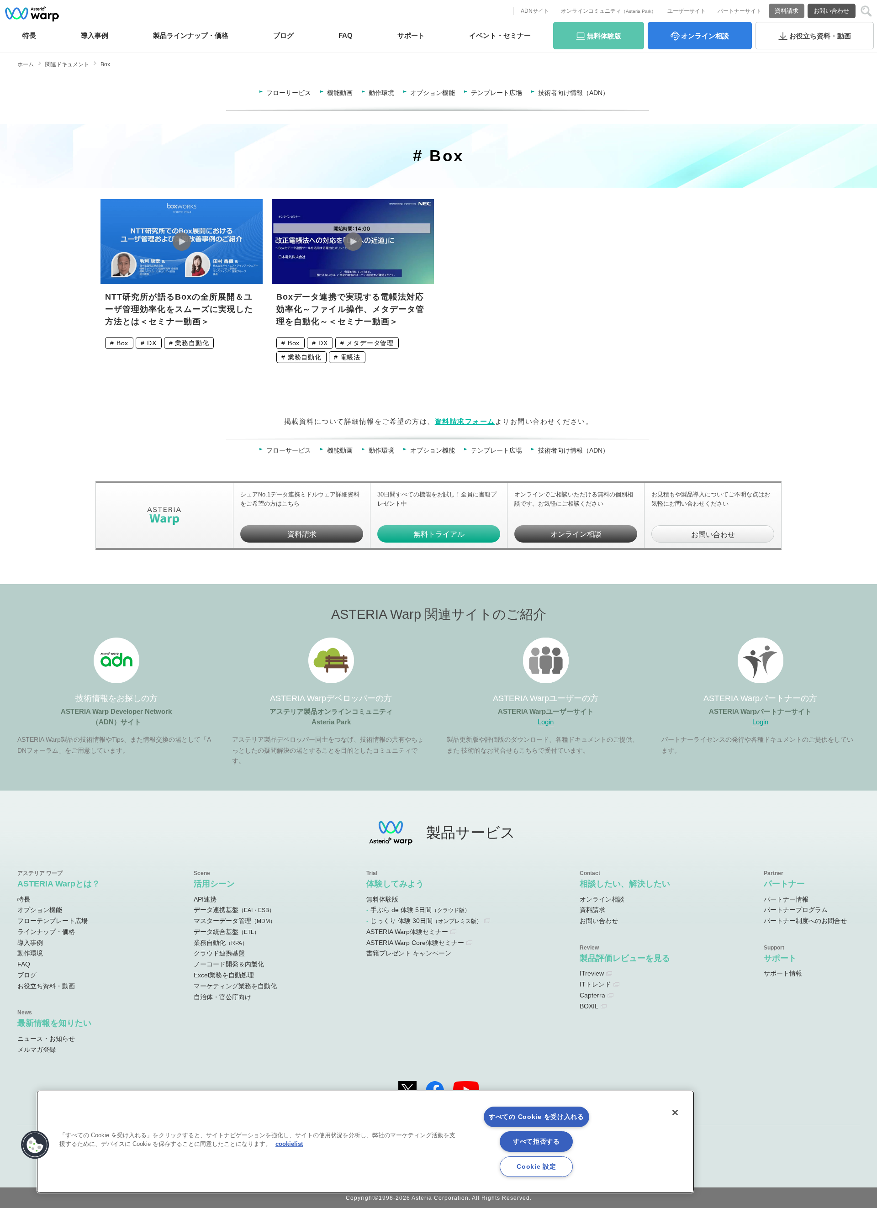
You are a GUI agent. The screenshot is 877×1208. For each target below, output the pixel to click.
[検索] (866, 11)
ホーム (25, 64)
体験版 (604, 36)
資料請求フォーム (465, 421)
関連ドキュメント (67, 64)
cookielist (289, 1143)
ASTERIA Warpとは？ (58, 883)
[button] (35, 1145)
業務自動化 (192, 343)
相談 (705, 36)
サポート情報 (783, 973)
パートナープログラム (796, 909)
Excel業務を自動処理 (224, 975)
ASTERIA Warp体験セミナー (407, 931)
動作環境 (381, 92)
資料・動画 (820, 36)
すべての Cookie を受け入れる (536, 1116)
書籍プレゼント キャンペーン (408, 953)
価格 (190, 35)
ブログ (283, 35)
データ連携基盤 (234, 909)
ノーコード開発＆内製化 (229, 964)
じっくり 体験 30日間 (426, 920)
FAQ (345, 35)
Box (122, 343)
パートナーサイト (739, 11)
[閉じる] (675, 1112)
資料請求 (786, 10)
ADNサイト (535, 11)
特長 (29, 35)
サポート (411, 35)
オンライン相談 (576, 534)
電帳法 (350, 357)
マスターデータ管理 (234, 920)
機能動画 (340, 92)
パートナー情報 (786, 899)
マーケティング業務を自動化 (235, 986)
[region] (365, 1141)
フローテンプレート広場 (52, 920)
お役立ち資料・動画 (46, 986)
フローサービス (288, 92)
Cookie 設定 (536, 1166)
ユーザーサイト (686, 11)
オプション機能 (432, 92)
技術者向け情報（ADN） (573, 92)
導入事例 (30, 942)
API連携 (205, 899)
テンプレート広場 (496, 92)
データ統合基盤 (226, 931)
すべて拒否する (536, 1141)
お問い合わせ (831, 10)
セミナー (500, 35)
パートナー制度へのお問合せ (805, 920)
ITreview (592, 973)
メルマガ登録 (36, 1049)
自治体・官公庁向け (222, 997)
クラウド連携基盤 (219, 953)
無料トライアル (439, 534)
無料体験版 (382, 899)
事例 (94, 35)
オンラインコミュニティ (608, 11)
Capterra (592, 995)
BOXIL (589, 1006)
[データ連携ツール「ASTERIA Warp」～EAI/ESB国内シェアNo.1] (32, 13)
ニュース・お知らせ (46, 1038)
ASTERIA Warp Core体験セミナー (415, 942)
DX (152, 343)
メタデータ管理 (370, 343)
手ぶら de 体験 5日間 (420, 909)
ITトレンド (595, 984)
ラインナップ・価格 (46, 931)
